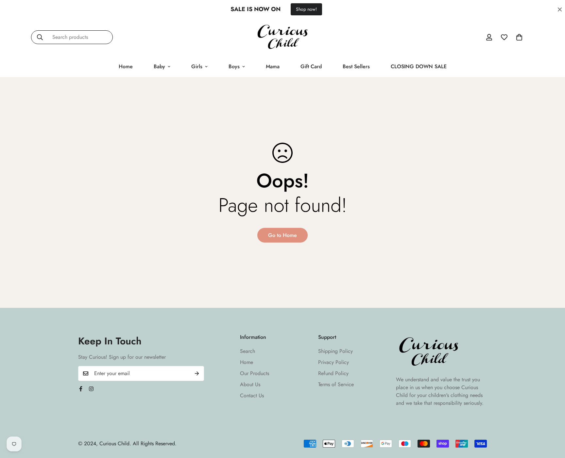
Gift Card (311, 66)
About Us (250, 384)
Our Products (254, 373)
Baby (159, 66)
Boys (234, 66)
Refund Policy (333, 373)
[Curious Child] (282, 37)
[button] (519, 37)
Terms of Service (336, 384)
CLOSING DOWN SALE (419, 66)
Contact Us (252, 395)
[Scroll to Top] (552, 422)
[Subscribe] (197, 373)
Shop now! (306, 9)
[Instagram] (91, 388)
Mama (273, 66)
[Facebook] (80, 388)
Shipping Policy (335, 351)
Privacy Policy (333, 362)
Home (126, 66)
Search (247, 351)
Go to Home (282, 235)
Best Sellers (356, 66)
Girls (196, 66)
